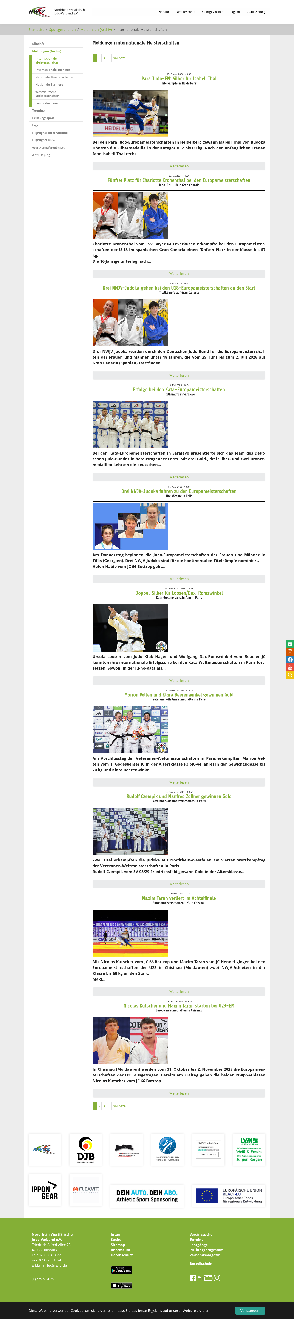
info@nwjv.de (55, 1265)
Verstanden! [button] (250, 1310)
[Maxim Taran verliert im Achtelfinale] (130, 934)
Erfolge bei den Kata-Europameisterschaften (179, 389)
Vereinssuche (201, 1234)
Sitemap (118, 1244)
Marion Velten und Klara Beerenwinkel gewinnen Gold (179, 694)
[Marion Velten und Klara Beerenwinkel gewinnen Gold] (130, 730)
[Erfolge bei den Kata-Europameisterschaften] (130, 425)
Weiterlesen (179, 166)
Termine (196, 1239)
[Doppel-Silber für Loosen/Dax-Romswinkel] (130, 628)
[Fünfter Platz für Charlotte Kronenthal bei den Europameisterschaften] (130, 216)
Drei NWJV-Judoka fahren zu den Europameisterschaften (179, 491)
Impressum (120, 1250)
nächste (119, 58)
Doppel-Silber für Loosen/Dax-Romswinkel (179, 593)
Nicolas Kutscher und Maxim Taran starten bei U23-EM (179, 1005)
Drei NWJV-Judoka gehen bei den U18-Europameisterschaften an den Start (179, 288)
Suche (116, 1239)
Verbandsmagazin (205, 1255)
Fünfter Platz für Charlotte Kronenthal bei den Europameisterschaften (179, 180)
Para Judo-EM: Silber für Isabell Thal (179, 78)
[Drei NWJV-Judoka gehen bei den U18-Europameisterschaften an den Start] (130, 323)
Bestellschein (201, 1263)
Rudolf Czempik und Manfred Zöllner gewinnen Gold (179, 796)
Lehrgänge (199, 1244)
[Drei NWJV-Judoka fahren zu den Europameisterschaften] (130, 527)
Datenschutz (122, 1255)
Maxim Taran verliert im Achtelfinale (179, 898)
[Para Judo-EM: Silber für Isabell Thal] (130, 114)
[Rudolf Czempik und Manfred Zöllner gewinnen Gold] (130, 832)
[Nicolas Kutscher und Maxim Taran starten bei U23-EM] (130, 1041)
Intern (116, 1234)
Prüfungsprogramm (207, 1250)
